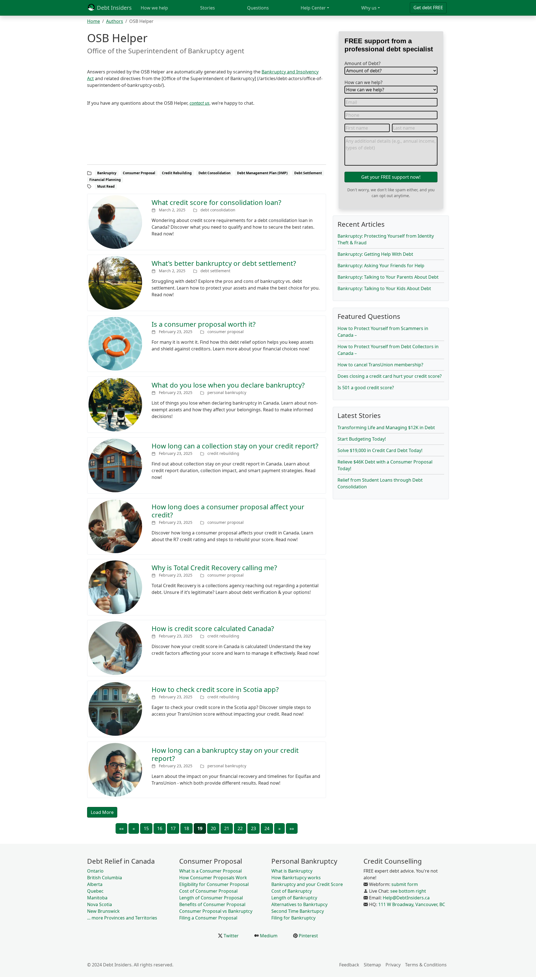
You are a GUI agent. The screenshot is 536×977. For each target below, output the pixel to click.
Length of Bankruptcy (294, 898)
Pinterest (308, 936)
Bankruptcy (106, 173)
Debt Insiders (113, 7)
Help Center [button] (313, 8)
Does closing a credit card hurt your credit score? (390, 376)
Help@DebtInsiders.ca (406, 898)
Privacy (393, 965)
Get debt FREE (428, 7)
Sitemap (372, 965)
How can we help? (363, 82)
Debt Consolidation (214, 173)
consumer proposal (225, 331)
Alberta (94, 884)
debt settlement (215, 270)
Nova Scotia (99, 904)
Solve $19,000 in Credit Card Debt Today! (380, 450)
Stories (207, 8)
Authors (114, 21)
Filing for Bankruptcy (293, 918)
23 (253, 828)
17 (173, 828)
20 (213, 828)
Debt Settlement (308, 173)
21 (226, 828)
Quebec (95, 891)
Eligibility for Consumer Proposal (214, 884)
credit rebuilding (223, 453)
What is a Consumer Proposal (210, 871)
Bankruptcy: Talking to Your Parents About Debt (388, 277)
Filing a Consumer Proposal (208, 918)
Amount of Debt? (362, 63)
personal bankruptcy (226, 392)
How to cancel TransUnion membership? (380, 365)
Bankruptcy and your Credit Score (307, 884)
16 (159, 828)
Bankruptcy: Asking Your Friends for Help (381, 265)
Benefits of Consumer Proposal (212, 904)
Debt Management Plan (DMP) (262, 173)
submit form (404, 884)
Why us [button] (369, 8)
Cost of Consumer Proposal (208, 891)
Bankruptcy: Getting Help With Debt (375, 254)
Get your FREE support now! (390, 177)
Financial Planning (105, 179)
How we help (154, 8)
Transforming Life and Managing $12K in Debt (386, 427)
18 (186, 828)
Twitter (230, 936)
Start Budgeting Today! (362, 439)
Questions (258, 8)
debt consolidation (217, 209)
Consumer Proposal (139, 173)
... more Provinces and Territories (122, 918)
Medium (268, 936)
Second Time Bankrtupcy (297, 911)
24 (266, 828)
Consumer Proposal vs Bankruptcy (215, 911)
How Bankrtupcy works (296, 878)
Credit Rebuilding (177, 173)
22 (240, 828)
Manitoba (97, 898)
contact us (199, 103)
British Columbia (104, 878)
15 (146, 828)
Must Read (106, 186)
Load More (102, 812)
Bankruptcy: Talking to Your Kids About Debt (384, 288)
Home (93, 21)
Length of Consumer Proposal (211, 898)
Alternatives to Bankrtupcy (299, 904)
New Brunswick (103, 911)
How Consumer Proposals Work (213, 878)
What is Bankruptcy (291, 871)
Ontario (95, 871)
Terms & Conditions (426, 965)
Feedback (349, 965)
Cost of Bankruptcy (291, 891)
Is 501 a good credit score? (366, 387)
